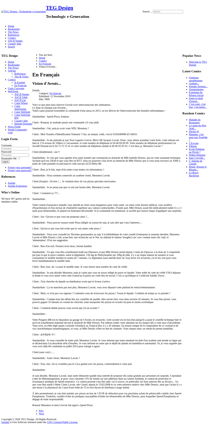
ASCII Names (15, 40)
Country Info (14, 43)
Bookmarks (14, 29)
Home (11, 26)
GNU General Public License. (62, 422)
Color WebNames (20, 107)
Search (11, 46)
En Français (20, 85)
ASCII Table (21, 97)
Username (6, 145)
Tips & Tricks (21, 76)
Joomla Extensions (17, 186)
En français (55, 93)
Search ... (147, 11)
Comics (12, 37)
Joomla (11, 183)
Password (6, 151)
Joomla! (5, 422)
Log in (5, 161)
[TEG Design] (23, 11)
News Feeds (14, 126)
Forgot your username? (20, 167)
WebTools (13, 91)
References (13, 35)
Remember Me (9, 158)
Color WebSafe (22, 112)
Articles (12, 70)
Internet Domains (23, 123)
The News (13, 32)
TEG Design (59, 8)
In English (19, 82)
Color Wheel (21, 103)
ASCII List (20, 100)
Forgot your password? (20, 170)
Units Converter (16, 88)
